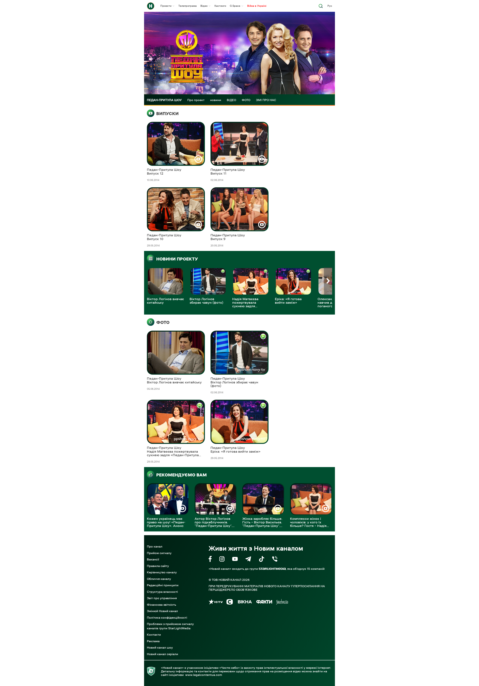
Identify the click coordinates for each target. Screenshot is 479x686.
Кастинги (220, 5)
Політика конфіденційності (167, 617)
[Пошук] (321, 7)
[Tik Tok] (262, 559)
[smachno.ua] (282, 602)
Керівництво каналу (162, 572)
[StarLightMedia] (272, 569)
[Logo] (150, 6)
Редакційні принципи (163, 585)
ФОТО (246, 99)
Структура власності (162, 591)
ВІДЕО (231, 99)
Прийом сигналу (159, 552)
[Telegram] (248, 559)
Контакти (154, 634)
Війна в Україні (256, 5)
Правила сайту (158, 565)
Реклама (153, 641)
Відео (204, 5)
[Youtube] (235, 559)
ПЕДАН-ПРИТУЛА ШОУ (164, 99)
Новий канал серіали (162, 654)
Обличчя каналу (159, 578)
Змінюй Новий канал (162, 610)
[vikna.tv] (245, 602)
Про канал (154, 546)
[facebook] (210, 559)
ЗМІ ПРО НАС (266, 99)
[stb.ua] (229, 602)
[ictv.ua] (216, 602)
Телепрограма (187, 5)
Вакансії (153, 559)
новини (215, 99)
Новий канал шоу (160, 647)
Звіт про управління (162, 598)
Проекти (165, 5)
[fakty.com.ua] (264, 602)
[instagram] (222, 559)
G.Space (235, 5)
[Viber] (274, 559)
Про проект (196, 99)
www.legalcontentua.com (203, 674)
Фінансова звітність (161, 604)
